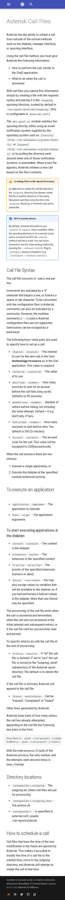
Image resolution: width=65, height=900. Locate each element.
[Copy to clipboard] (58, 738)
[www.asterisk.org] (9, 894)
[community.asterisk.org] (35, 894)
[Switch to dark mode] (22, 4)
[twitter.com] (22, 894)
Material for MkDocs (28, 887)
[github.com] (28, 894)
